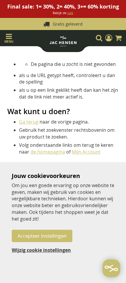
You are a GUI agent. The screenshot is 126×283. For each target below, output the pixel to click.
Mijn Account (86, 152)
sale (70, 13)
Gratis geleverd (68, 24)
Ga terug (28, 122)
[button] (108, 38)
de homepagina (47, 152)
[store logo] (63, 42)
